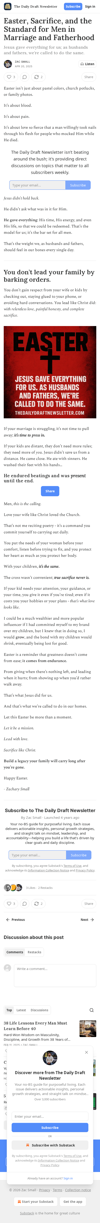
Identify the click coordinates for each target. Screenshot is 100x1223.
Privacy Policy (49, 1165)
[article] (50, 1037)
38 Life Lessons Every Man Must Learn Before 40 (35, 1026)
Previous (18, 920)
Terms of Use (72, 1156)
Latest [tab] (21, 1010)
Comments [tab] (15, 952)
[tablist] (24, 952)
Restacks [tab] (34, 952)
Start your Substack (38, 1201)
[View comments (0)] (24, 77)
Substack (27, 1213)
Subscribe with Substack (53, 1145)
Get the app (72, 1201)
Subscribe (73, 6)
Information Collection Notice (58, 1160)
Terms (57, 1190)
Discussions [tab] (39, 1010)
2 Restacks (45, 888)
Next (84, 920)
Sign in (90, 6)
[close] (86, 1052)
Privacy (44, 1190)
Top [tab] (9, 1010)
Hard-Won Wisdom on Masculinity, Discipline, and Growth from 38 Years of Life (36, 1037)
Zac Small (22, 61)
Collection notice (78, 1190)
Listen (89, 64)
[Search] (91, 1010)
